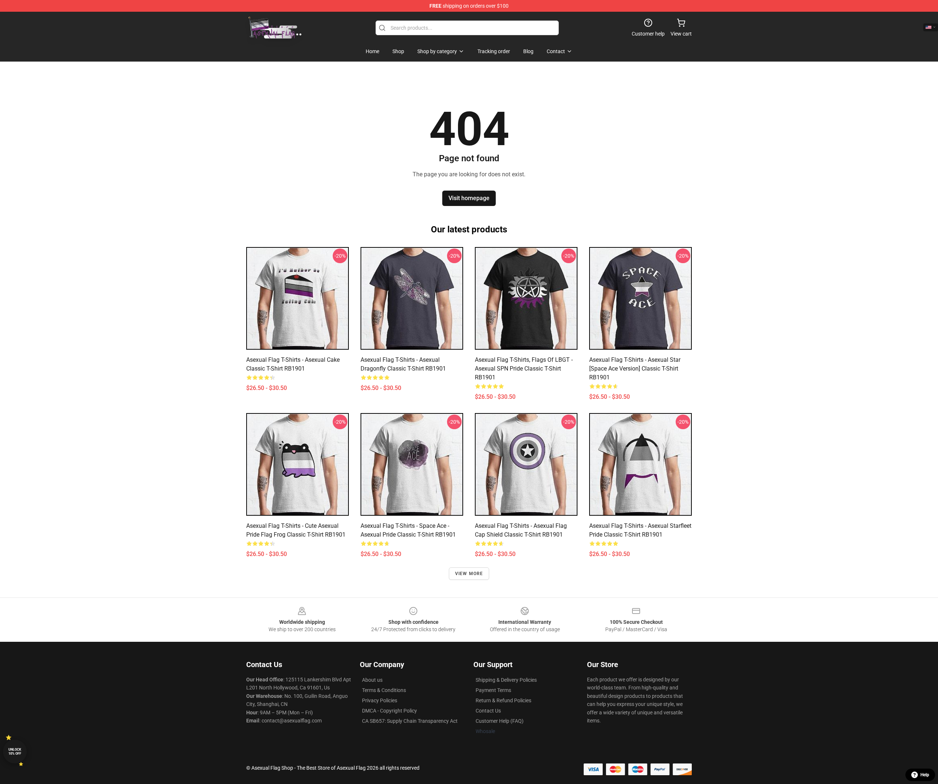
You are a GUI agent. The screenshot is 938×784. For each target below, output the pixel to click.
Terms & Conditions (384, 690)
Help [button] (924, 774)
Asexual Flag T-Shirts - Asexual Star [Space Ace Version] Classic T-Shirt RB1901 (634, 368)
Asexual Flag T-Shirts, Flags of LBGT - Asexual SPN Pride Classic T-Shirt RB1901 (524, 368)
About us (372, 680)
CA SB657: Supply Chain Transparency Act (410, 721)
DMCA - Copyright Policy (389, 711)
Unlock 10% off (14, 751)
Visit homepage (469, 198)
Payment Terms (493, 690)
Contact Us (488, 711)
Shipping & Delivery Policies (506, 680)
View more (469, 573)
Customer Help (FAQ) (500, 721)
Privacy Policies (379, 700)
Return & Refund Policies (503, 700)
